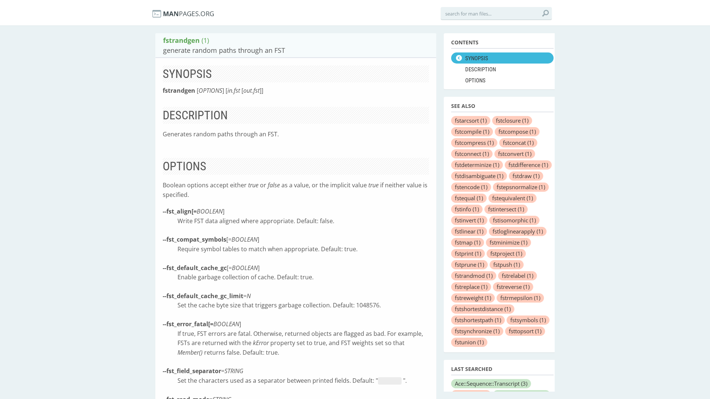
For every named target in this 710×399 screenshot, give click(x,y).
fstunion (469, 342)
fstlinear (469, 231)
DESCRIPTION (480, 69)
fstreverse (513, 286)
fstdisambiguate (479, 176)
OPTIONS (475, 80)
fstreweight (473, 297)
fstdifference (528, 164)
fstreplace (471, 286)
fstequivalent (512, 198)
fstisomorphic (514, 220)
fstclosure (512, 120)
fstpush (506, 264)
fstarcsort (471, 120)
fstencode (471, 187)
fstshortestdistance (483, 309)
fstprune (469, 264)
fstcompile (472, 131)
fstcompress (474, 142)
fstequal (469, 198)
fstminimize (508, 242)
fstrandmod (474, 275)
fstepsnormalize (521, 187)
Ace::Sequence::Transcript (491, 383)
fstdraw (526, 176)
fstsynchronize (477, 331)
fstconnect (472, 153)
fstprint (468, 253)
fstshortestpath (478, 320)
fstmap (467, 242)
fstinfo (467, 209)
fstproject (506, 253)
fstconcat (518, 142)
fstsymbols (528, 320)
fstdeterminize (477, 164)
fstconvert (514, 153)
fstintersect (506, 209)
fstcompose (517, 131)
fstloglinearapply (518, 231)
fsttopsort (525, 331)
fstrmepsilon (520, 297)
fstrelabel (517, 275)
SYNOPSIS (476, 58)
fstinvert (469, 220)
